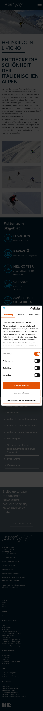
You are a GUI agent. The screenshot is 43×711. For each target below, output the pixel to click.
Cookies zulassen (21, 385)
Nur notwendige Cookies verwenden (21, 400)
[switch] (37, 361)
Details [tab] (21, 315)
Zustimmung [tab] (8, 315)
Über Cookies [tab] (34, 315)
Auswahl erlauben (21, 393)
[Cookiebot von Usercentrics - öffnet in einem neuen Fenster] (30, 308)
